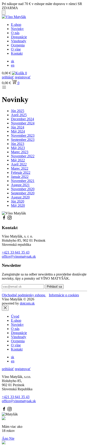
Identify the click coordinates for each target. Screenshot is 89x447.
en (12, 65)
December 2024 (22, 119)
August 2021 (20, 185)
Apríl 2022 (19, 164)
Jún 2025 (17, 111)
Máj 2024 (18, 131)
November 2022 (22, 156)
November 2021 (22, 181)
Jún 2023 (17, 144)
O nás (15, 33)
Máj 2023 (18, 148)
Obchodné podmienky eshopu (24, 295)
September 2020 (22, 193)
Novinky (17, 29)
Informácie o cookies (64, 295)
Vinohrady (18, 41)
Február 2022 (20, 172)
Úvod (15, 316)
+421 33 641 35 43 (15, 252)
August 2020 (20, 197)
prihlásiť (8, 77)
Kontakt (17, 53)
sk (12, 61)
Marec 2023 (19, 152)
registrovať (23, 77)
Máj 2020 (18, 205)
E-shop (16, 25)
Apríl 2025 (19, 115)
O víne (16, 49)
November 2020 (22, 189)
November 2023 (22, 135)
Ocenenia (18, 45)
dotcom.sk (27, 303)
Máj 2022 (18, 160)
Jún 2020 (17, 201)
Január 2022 (20, 177)
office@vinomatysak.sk (19, 256)
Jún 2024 (17, 127)
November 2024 (22, 123)
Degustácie (19, 37)
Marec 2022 (19, 168)
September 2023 (22, 140)
